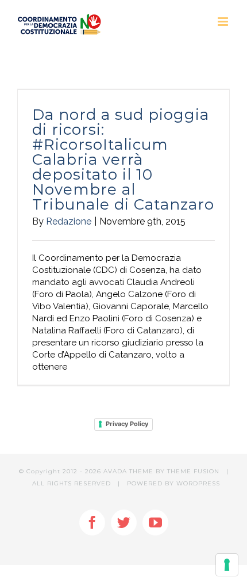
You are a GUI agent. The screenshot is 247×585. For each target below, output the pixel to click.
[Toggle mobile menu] (224, 22)
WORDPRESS (198, 483)
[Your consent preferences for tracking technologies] (227, 565)
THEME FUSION (193, 471)
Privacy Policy (127, 424)
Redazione (68, 221)
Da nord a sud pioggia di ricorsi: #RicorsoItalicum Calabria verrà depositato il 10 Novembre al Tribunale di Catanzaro (123, 159)
